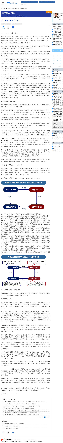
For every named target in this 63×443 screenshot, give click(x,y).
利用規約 (55, 135)
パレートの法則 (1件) (57, 80)
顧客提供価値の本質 (57, 42)
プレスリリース (56, 145)
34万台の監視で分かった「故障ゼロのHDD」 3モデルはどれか (19, 408)
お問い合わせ (56, 139)
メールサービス (56, 146)
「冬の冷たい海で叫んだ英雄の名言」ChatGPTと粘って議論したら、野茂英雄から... (23, 403)
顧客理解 (19, 23)
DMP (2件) (55, 71)
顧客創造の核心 (14, 8)
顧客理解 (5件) (56, 82)
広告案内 (13, 441)
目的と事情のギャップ (6, 23)
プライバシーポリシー (58, 137)
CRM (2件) (55, 84)
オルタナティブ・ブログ (5, 8)
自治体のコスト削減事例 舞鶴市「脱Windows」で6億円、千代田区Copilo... (21, 410)
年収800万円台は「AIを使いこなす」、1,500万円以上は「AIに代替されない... (22, 406)
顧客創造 (14, 23)
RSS (49, 12)
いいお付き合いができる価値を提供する (12, 426)
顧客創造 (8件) (56, 87)
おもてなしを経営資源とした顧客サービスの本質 (14, 423)
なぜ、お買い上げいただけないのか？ (11, 428)
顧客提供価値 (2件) (57, 73)
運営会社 (35, 441)
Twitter (54, 150)
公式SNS (9, 441)
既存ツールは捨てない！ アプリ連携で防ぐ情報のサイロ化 (21, 414)
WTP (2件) (55, 85)
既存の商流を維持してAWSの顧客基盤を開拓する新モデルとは (22, 412)
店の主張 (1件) (56, 75)
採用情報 (40, 441)
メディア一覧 (3, 441)
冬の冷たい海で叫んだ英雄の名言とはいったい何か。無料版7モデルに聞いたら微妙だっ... (24, 401)
